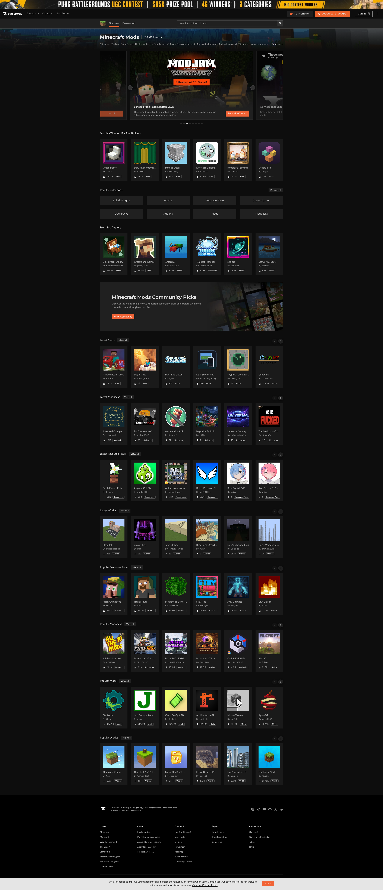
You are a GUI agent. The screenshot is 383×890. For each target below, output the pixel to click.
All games (104, 832)
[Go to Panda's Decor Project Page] (176, 160)
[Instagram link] (253, 809)
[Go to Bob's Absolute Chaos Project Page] (145, 424)
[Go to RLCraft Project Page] (269, 651)
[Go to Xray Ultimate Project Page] (238, 594)
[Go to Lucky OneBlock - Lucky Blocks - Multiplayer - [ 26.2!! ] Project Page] (176, 764)
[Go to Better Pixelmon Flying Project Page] (207, 480)
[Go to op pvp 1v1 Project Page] (145, 537)
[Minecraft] (103, 23)
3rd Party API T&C (145, 852)
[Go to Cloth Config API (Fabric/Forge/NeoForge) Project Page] (176, 707)
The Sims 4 (105, 847)
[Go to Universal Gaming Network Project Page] (238, 424)
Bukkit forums (181, 857)
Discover (114, 23)
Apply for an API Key (146, 847)
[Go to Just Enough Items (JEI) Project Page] (145, 707)
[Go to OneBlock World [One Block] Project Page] (269, 764)
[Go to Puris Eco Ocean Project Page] (176, 367)
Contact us (217, 842)
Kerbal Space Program (110, 857)
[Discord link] (270, 809)
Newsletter (180, 847)
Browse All (128, 23)
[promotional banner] (191, 4)
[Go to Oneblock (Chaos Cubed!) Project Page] (113, 764)
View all (123, 340)
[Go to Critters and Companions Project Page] (145, 254)
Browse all (275, 190)
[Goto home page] (13, 13)
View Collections (123, 317)
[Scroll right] (280, 341)
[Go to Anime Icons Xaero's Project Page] (176, 480)
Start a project (144, 832)
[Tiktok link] (258, 809)
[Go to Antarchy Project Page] (176, 254)
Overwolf (253, 832)
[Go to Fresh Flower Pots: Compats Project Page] (113, 480)
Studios (61, 13)
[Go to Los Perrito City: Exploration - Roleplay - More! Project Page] (238, 764)
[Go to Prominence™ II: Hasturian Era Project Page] (207, 651)
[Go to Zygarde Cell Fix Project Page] (145, 480)
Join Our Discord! (183, 832)
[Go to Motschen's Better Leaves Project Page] (176, 594)
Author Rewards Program (149, 842)
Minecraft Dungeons (109, 862)
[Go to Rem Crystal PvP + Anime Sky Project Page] (238, 480)
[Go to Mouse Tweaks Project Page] (238, 707)
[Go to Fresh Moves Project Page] (145, 594)
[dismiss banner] (378, 4)
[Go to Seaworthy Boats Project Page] (269, 254)
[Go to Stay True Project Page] (207, 594)
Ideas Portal (180, 837)
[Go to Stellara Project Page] (238, 254)
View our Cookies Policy (205, 885)
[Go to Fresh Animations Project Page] (113, 594)
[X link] (275, 809)
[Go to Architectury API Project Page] (207, 707)
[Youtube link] (264, 809)
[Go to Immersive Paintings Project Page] (238, 160)
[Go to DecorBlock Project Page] (269, 160)
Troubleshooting (219, 837)
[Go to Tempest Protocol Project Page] (207, 254)
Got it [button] (268, 883)
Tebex (251, 842)
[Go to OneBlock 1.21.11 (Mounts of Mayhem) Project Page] (145, 764)
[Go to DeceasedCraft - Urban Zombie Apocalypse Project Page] (145, 651)
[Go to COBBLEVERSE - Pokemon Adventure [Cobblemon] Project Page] (238, 651)
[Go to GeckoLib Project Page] (113, 707)
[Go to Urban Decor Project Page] (113, 160)
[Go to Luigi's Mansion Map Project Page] (238, 537)
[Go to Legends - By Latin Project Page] (207, 424)
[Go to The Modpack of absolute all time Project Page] (269, 424)
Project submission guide (148, 837)
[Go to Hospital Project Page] (113, 537)
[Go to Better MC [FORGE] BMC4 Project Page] (176, 651)
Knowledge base (219, 832)
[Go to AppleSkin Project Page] (269, 707)
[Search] (280, 23)
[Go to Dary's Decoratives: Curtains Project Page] (145, 160)
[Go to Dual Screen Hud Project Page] (207, 367)
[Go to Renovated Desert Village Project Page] (207, 537)
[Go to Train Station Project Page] (176, 537)
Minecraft (104, 837)
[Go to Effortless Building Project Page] (207, 160)
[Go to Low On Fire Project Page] (269, 594)
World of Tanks (107, 867)
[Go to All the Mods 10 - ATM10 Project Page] (113, 651)
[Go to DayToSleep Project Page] (145, 367)
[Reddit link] (281, 809)
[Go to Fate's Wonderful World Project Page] (269, 537)
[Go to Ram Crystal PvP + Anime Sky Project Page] (269, 480)
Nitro (251, 847)
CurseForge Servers (183, 862)
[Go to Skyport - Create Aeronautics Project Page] (238, 367)
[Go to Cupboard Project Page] (269, 367)
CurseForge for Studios (259, 837)
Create (46, 13)
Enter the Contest (237, 113)
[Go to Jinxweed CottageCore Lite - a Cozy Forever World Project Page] (113, 424)
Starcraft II (105, 852)
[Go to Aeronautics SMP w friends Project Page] (176, 424)
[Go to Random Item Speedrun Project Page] (113, 367)
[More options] (377, 14)
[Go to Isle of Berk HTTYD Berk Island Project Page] (207, 764)
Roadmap (179, 852)
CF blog (178, 842)
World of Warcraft (108, 842)
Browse (31, 13)
